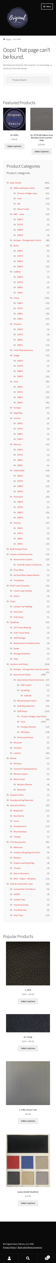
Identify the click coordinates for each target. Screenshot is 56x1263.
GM (18, 203)
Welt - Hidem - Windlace (25, 878)
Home (8, 39)
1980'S (20, 229)
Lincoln (17, 418)
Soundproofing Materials (21, 800)
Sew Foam (18, 611)
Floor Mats (19, 570)
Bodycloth (18, 810)
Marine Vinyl (19, 779)
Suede (16, 648)
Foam (12, 601)
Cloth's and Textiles (23, 590)
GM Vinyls (25, 732)
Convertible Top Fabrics (25, 889)
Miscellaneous (20, 831)
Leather (17, 753)
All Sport (18, 763)
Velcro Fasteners (21, 873)
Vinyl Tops (18, 915)
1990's (20, 292)
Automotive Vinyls (22, 674)
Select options (14, 146)
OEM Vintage (20, 638)
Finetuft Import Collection (29, 564)
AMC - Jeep (19, 214)
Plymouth (18, 496)
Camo (16, 821)
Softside (28, 695)
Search (28, 1258)
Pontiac (17, 522)
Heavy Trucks (23, 209)
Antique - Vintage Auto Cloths (27, 240)
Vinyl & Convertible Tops (21, 883)
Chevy (16, 298)
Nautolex (21, 789)
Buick (16, 245)
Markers (17, 857)
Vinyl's (17, 596)
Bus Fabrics (19, 815)
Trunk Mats (19, 580)
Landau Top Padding (23, 606)
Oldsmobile (19, 470)
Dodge (17, 355)
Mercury (17, 444)
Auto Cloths (15, 182)
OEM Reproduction (26, 706)
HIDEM (17, 894)
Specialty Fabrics (18, 805)
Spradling (25, 690)
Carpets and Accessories (21, 554)
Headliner (14, 622)
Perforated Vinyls (25, 737)
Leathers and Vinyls (19, 664)
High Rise (18, 413)
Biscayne (18, 742)
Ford (19, 198)
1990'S (20, 235)
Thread (17, 868)
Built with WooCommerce (30, 1247)
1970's (20, 308)
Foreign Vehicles (28, 726)
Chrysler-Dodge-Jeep (27, 193)
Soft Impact (26, 685)
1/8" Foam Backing (22, 627)
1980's (20, 287)
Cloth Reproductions (23, 350)
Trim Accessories (18, 842)
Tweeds (17, 836)
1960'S (20, 219)
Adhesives (18, 847)
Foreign (17, 407)
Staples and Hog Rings (24, 863)
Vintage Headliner (22, 653)
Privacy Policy (9, 1247)
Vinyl (16, 658)
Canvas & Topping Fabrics (25, 768)
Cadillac (17, 271)
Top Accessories (21, 904)
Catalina (17, 747)
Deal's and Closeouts (19, 585)
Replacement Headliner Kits (27, 643)
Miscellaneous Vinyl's (27, 700)
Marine (13, 758)
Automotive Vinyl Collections (30, 679)
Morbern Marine (24, 784)
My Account (9, 1258)
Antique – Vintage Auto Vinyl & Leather (31, 669)
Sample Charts (17, 795)
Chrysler (17, 324)
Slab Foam (18, 617)
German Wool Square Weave (26, 575)
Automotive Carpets (23, 559)
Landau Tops (19, 899)
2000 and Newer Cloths (24, 188)
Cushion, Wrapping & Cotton (27, 852)
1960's (20, 250)
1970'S (20, 224)
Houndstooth (20, 826)
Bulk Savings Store (18, 549)
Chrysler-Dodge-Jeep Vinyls (33, 716)
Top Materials (20, 910)
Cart (43, 1256)
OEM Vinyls (22, 711)
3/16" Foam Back (21, 632)
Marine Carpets (21, 774)
